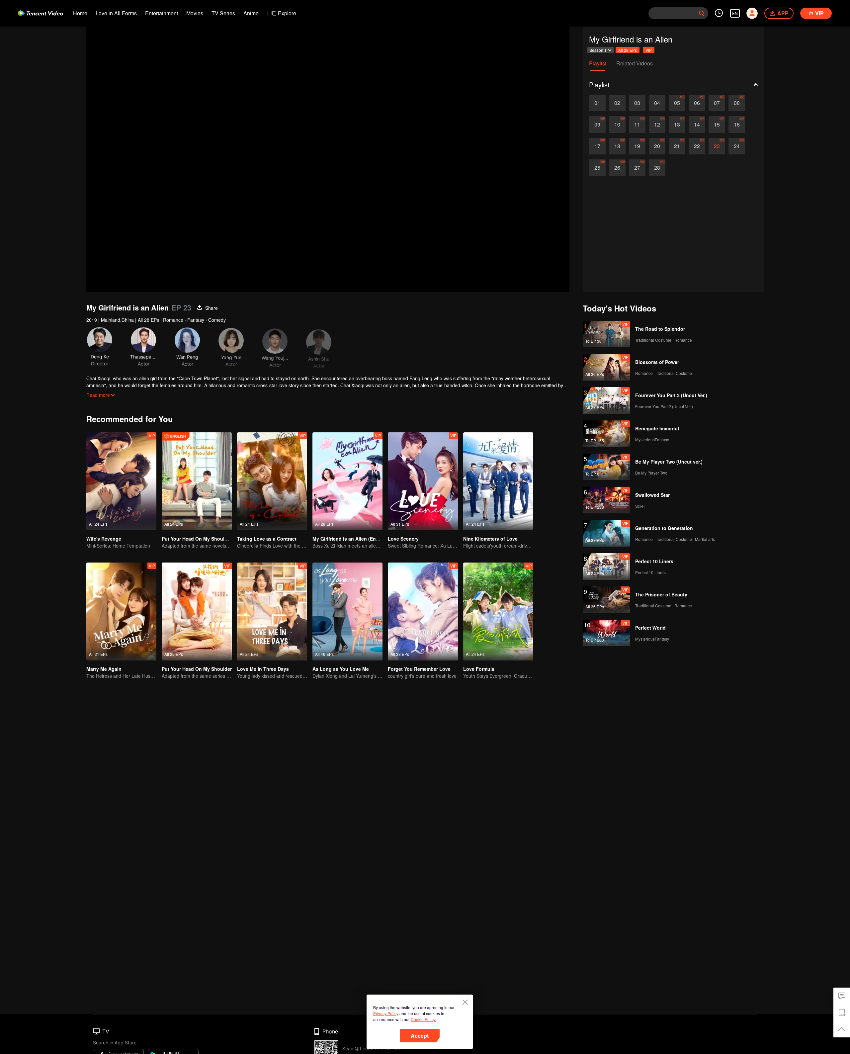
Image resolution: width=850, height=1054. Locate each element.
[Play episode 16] (736, 124)
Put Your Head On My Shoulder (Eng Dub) (209, 538)
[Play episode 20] (657, 146)
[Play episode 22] (697, 146)
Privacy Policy (385, 1013)
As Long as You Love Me (340, 668)
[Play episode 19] (637, 146)
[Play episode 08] (736, 103)
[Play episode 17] (597, 146)
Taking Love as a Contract (267, 538)
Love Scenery (403, 538)
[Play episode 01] (597, 103)
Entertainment (161, 13)
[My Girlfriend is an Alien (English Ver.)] (347, 481)
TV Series (223, 13)
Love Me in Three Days (263, 668)
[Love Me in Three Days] (272, 611)
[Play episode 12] (657, 124)
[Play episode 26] (617, 167)
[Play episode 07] (717, 103)
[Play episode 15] (717, 124)
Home (80, 13)
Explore (287, 13)
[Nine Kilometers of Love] (498, 481)
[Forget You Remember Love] (423, 611)
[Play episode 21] (677, 146)
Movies (194, 13)
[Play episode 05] (677, 103)
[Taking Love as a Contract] (272, 481)
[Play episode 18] (617, 146)
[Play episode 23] (717, 146)
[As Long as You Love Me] (347, 611)
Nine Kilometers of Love (490, 538)
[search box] (702, 13)
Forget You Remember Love (419, 668)
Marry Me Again (104, 668)
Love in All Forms (116, 13)
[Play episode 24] (736, 146)
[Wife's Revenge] (121, 481)
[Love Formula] (498, 611)
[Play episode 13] (677, 124)
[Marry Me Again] (121, 611)
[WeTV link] (40, 13)
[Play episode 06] (697, 103)
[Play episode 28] (657, 167)
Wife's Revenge (103, 538)
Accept (420, 1035)
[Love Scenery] (423, 481)
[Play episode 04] (657, 103)
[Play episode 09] (597, 124)
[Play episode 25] (597, 167)
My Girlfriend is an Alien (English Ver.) (355, 538)
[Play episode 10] (617, 124)
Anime (251, 13)
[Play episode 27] (637, 167)
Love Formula (478, 668)
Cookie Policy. (423, 1019)
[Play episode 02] (617, 103)
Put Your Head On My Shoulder (197, 668)
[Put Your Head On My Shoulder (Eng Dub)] (197, 481)
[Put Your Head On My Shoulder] (197, 611)
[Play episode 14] (697, 124)
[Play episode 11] (637, 124)
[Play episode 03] (637, 103)
